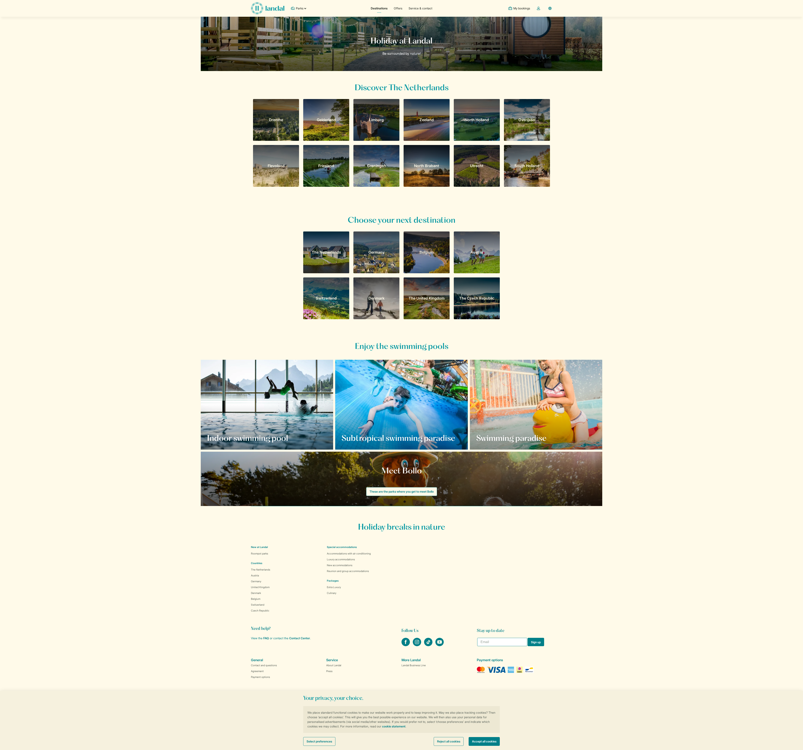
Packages (333, 580)
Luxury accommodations (341, 559)
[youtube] (439, 645)
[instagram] (417, 645)
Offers (398, 8)
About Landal (333, 665)
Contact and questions (264, 665)
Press (329, 671)
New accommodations (339, 565)
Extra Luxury (334, 587)
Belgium (255, 598)
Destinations (379, 8)
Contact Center (299, 638)
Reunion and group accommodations (348, 571)
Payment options (260, 677)
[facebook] (406, 645)
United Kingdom (260, 587)
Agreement (257, 671)
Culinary (331, 593)
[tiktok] (428, 645)
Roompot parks (259, 553)
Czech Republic (260, 610)
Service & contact (420, 8)
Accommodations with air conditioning (349, 553)
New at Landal (259, 547)
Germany (256, 581)
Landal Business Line (414, 665)
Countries (256, 563)
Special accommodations (342, 547)
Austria (255, 575)
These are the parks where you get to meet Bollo (402, 491)
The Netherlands (260, 569)
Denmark (256, 593)
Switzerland (257, 604)
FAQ (266, 638)
